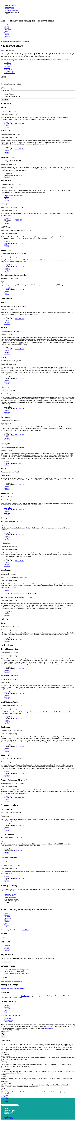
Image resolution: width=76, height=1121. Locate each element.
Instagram (7, 152)
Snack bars (7, 63)
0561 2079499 (19, 825)
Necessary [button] (4, 1052)
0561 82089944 (19, 289)
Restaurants (7, 64)
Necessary (6, 1054)
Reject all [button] (12, 1029)
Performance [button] (4, 1068)
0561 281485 (19, 463)
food (6, 981)
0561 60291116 (19, 149)
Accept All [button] (18, 1029)
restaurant (16, 981)
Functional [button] (4, 1061)
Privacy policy (8, 1020)
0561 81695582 (19, 266)
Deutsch (6, 1102)
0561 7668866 (19, 534)
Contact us (7, 1018)
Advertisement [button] (5, 1081)
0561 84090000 (19, 435)
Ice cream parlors (9, 71)
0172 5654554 (18, 220)
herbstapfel (10, 981)
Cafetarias (7, 66)
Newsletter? (25, 41)
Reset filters (4, 99)
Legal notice (8, 1021)
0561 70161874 (19, 668)
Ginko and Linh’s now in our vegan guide (16, 970)
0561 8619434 (19, 124)
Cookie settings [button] (5, 1029)
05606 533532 (19, 798)
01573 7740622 (18, 175)
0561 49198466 (19, 746)
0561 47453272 (19, 349)
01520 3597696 (18, 195)
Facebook (7, 127)
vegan (20, 981)
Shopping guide (8, 1112)
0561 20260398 (19, 484)
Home (2, 50)
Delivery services (9, 73)
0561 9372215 (19, 773)
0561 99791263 (19, 509)
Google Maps (8, 122)
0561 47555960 (19, 693)
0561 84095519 (19, 561)
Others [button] (3, 1088)
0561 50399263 (19, 319)
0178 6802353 (18, 850)
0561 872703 (19, 639)
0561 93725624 (19, 243)
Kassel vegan (25, 996)
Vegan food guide (9, 1110)
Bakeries (7, 68)
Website (6, 125)
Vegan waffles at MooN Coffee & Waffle (16, 973)
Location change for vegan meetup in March (17, 971)
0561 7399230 (19, 378)
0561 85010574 (19, 718)
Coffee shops (8, 69)
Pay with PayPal (5, 961)
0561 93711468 (19, 408)
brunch (2, 981)
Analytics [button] (3, 1074)
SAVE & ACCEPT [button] (6, 1093)
